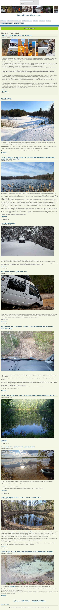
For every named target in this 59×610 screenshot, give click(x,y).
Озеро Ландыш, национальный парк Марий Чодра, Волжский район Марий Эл (28, 395)
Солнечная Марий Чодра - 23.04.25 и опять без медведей (20, 497)
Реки (22, 23)
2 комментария (4, 490)
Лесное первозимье (8, 223)
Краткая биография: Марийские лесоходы (17, 35)
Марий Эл (10, 20)
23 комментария (5, 89)
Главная (3, 20)
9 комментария (4, 440)
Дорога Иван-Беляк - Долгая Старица (14, 272)
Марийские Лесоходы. (29, 15)
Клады (48, 20)
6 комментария (4, 216)
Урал (24, 20)
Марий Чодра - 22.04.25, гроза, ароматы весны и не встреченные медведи (27, 552)
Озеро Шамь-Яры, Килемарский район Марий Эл (18, 447)
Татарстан (17, 20)
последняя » (42, 600)
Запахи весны (6, 98)
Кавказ (35, 20)
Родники (16, 23)
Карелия (29, 20)
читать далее (4, 91)
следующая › (35, 600)
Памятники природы (6, 23)
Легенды (42, 20)
